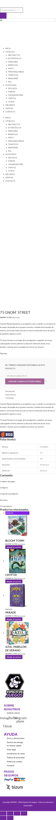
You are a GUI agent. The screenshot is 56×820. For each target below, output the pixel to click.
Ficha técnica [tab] (10, 395)
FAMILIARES (13, 62)
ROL (10, 82)
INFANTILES (13, 65)
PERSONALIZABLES (16, 72)
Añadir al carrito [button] (14, 547)
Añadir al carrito (14, 619)
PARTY (11, 68)
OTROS (11, 102)
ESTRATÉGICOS (14, 58)
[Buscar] (3, 16)
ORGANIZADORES (15, 95)
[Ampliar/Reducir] (3, 813)
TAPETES (12, 98)
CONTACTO (10, 112)
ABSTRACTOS (14, 55)
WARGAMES (13, 78)
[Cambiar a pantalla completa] (10, 813)
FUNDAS (11, 91)
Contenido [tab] (9, 398)
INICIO (8, 48)
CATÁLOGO (10, 52)
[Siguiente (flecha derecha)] (10, 818)
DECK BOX (12, 88)
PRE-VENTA (10, 105)
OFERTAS (9, 108)
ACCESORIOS (10, 85)
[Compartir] (17, 813)
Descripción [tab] (10, 391)
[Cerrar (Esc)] (24, 813)
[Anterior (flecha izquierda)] (3, 818)
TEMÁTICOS (13, 75)
